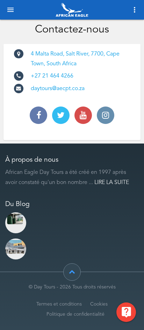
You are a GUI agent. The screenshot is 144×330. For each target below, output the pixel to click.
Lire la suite (111, 182)
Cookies (99, 304)
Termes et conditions (59, 304)
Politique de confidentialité (75, 314)
